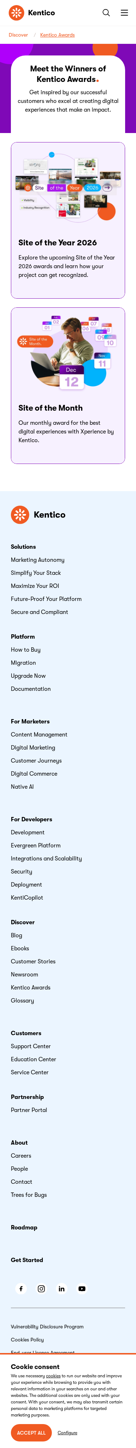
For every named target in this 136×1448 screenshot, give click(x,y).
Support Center (31, 1046)
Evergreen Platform (36, 845)
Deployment (26, 884)
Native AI (22, 787)
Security (21, 871)
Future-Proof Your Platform (46, 599)
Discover (18, 35)
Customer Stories (33, 961)
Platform (23, 637)
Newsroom (24, 974)
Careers (21, 1156)
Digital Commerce (34, 774)
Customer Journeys (36, 761)
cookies (53, 1375)
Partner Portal (29, 1110)
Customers (26, 1033)
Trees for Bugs (29, 1195)
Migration (23, 663)
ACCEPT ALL (31, 1433)
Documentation (31, 689)
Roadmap (24, 1227)
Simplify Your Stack (36, 573)
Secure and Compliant (39, 612)
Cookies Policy (27, 1340)
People (19, 1169)
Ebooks (20, 948)
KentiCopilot (27, 898)
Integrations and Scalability (46, 858)
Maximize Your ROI (35, 586)
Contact (21, 1182)
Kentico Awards (57, 35)
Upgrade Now (28, 676)
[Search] (105, 12)
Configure (67, 1432)
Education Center (33, 1059)
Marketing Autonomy (38, 560)
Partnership (27, 1097)
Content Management (39, 734)
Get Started (27, 1260)
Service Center (30, 1072)
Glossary (22, 1000)
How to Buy (26, 650)
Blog (16, 935)
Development (28, 832)
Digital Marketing (33, 747)
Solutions (23, 547)
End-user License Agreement (43, 1353)
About (19, 1143)
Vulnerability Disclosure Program (47, 1326)
